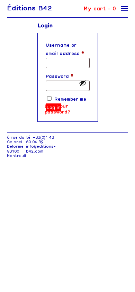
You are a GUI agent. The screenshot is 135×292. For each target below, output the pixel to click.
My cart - (99, 9)
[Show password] (83, 83)
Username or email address (65, 49)
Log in (53, 107)
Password (59, 76)
